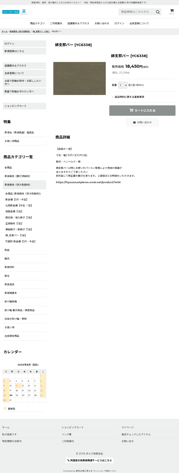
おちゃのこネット (84, 471)
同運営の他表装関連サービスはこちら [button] (91, 460)
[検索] (158, 11)
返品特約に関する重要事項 (129, 96)
